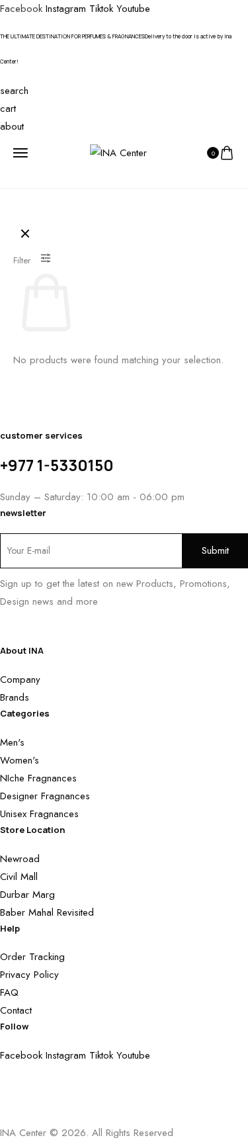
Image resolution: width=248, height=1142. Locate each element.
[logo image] (118, 152)
